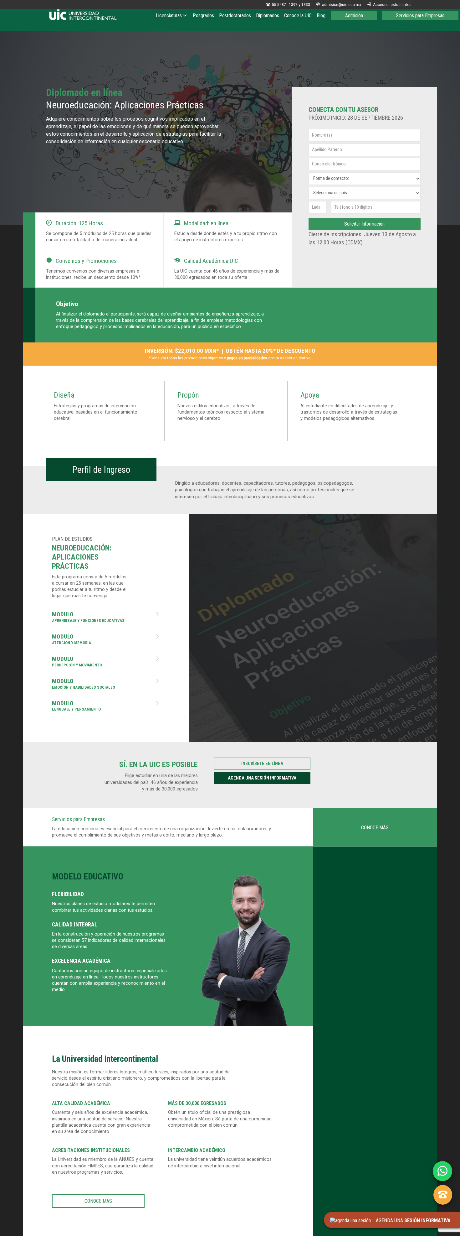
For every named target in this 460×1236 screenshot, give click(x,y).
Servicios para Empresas (420, 15)
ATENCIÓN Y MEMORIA (106, 639)
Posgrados (203, 15)
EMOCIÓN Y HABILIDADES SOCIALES (106, 684)
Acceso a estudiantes (389, 5)
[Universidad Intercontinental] (83, 15)
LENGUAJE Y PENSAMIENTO (106, 706)
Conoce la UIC (298, 15)
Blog (321, 15)
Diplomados (267, 15)
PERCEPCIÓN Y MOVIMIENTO (106, 661)
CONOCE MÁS (375, 828)
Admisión (354, 15)
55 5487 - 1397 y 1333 (288, 5)
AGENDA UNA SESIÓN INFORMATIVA (262, 778)
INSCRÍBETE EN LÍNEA (262, 763)
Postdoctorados (235, 15)
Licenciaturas (169, 15)
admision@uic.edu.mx (338, 5)
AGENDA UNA (411, 1220)
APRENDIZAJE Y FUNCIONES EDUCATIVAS (106, 617)
